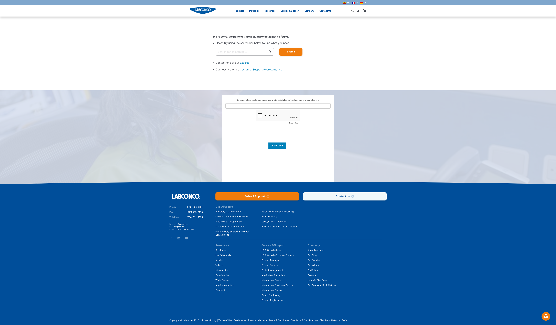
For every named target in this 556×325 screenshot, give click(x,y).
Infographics (221, 270)
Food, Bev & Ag (269, 216)
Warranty (262, 320)
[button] (358, 11)
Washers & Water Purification (230, 226)
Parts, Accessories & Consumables (279, 226)
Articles (219, 260)
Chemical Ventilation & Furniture (231, 216)
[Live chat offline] (546, 319)
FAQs (344, 320)
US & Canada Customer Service (277, 255)
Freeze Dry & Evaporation (228, 221)
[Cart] (364, 11)
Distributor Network (330, 320)
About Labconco (316, 250)
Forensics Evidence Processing (277, 211)
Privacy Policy (209, 320)
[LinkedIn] (178, 238)
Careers (312, 275)
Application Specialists (273, 275)
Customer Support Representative (261, 69)
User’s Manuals (223, 255)
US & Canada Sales (271, 250)
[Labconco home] (186, 196)
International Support (272, 290)
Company (309, 11)
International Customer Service (277, 285)
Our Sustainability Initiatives (322, 285)
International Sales (271, 280)
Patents (252, 320)
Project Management (272, 270)
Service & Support (290, 11)
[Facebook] (171, 238)
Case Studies (222, 275)
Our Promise (314, 260)
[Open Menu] (5, 9)
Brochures (220, 250)
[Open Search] (352, 11)
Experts (244, 62)
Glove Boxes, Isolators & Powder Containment (232, 233)
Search (291, 51)
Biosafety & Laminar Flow (228, 211)
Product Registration (272, 300)
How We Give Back (317, 280)
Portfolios (313, 270)
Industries (254, 11)
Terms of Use (225, 320)
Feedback (220, 290)
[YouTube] (186, 238)
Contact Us (325, 11)
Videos (219, 265)
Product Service (269, 265)
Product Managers (270, 260)
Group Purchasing (270, 295)
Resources (270, 11)
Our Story (312, 255)
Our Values (313, 265)
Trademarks (240, 320)
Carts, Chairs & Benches (274, 221)
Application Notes (224, 285)
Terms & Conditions (279, 320)
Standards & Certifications (304, 320)
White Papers (222, 280)
